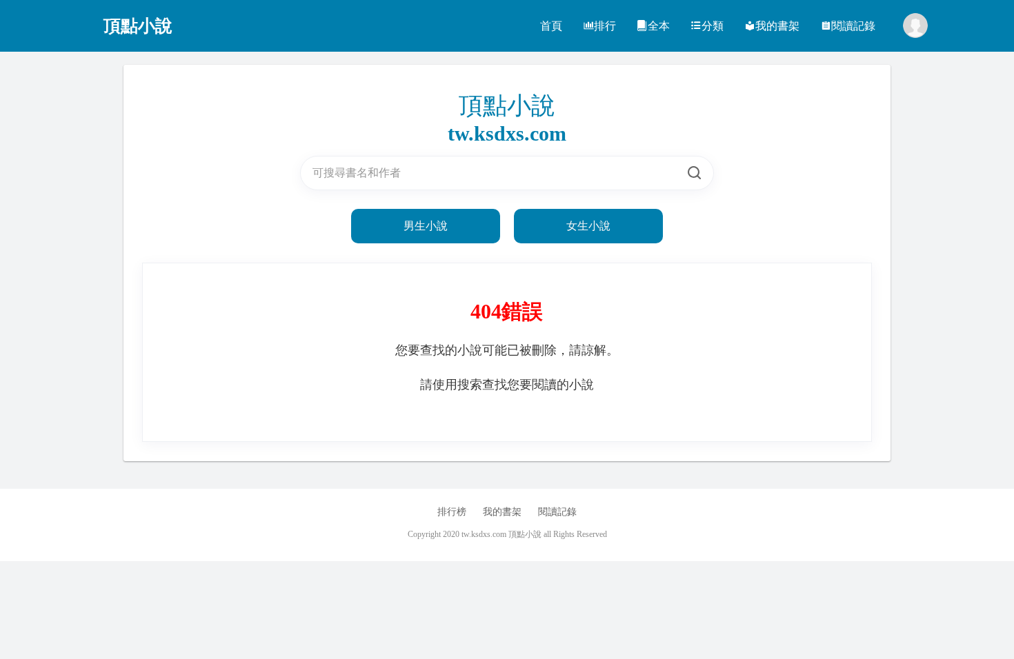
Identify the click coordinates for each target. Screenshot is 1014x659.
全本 (659, 26)
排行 (605, 26)
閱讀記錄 (853, 26)
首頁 (551, 26)
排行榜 (451, 512)
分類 (713, 26)
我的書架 (777, 26)
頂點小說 (137, 26)
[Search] (694, 173)
